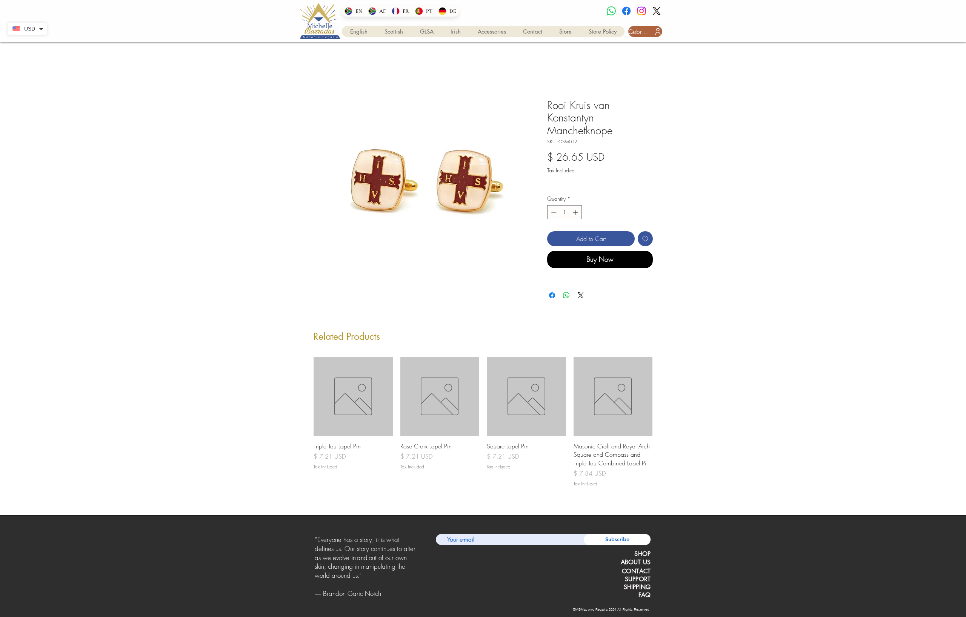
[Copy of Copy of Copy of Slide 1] (375, 600)
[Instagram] (641, 11)
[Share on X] (580, 295)
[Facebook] (626, 11)
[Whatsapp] (611, 11)
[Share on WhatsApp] (566, 295)
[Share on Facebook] (552, 295)
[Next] (414, 567)
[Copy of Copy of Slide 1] (366, 600)
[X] (656, 11)
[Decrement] (553, 212)
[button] (359, 31)
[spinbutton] (564, 212)
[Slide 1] (355, 600)
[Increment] (576, 212)
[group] (483, 422)
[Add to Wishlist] (645, 238)
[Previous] (316, 567)
